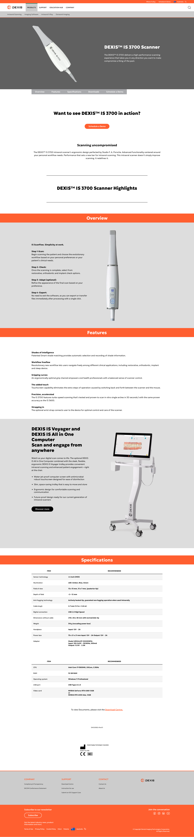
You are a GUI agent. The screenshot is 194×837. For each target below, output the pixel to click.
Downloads (93, 91)
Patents (66, 829)
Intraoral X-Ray (47, 14)
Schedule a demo (164, 1)
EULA (60, 829)
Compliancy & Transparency (33, 784)
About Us (102, 788)
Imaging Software (31, 14)
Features (56, 91)
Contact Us (102, 784)
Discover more (42, 509)
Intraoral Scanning (14, 14)
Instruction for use (68, 788)
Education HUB (56, 7)
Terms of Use (28, 829)
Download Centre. (114, 709)
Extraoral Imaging (63, 14)
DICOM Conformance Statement (35, 788)
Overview (39, 91)
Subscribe (33, 815)
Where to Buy (150, 1)
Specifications (74, 91)
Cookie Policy (51, 829)
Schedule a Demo (114, 91)
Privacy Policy (39, 829)
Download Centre (67, 784)
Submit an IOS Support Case (71, 792)
